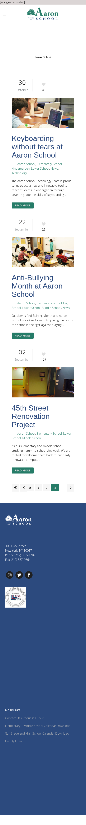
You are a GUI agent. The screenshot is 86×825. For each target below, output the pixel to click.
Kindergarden (21, 168)
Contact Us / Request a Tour (24, 718)
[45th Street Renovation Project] (43, 383)
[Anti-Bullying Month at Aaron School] (43, 253)
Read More (22, 205)
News (54, 168)
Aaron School (26, 164)
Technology (19, 173)
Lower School (40, 168)
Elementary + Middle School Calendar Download (38, 726)
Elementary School (49, 164)
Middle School (51, 308)
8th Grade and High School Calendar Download (37, 733)
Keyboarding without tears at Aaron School (37, 146)
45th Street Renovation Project (31, 416)
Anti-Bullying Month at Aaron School (37, 285)
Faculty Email (14, 741)
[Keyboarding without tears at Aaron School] (43, 113)
